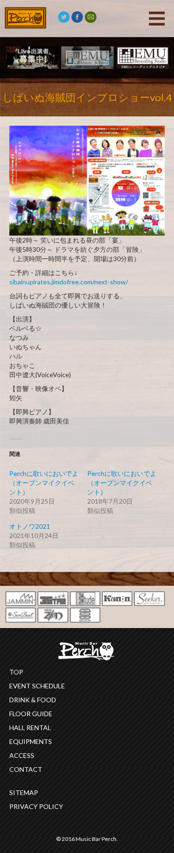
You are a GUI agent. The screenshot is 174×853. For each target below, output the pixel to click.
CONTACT (25, 769)
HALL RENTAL (30, 727)
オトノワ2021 (29, 526)
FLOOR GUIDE (30, 714)
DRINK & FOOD (32, 700)
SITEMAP (23, 792)
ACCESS (21, 755)
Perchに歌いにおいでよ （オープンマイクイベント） (121, 482)
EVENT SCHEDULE (37, 686)
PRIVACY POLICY (36, 806)
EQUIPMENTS (30, 741)
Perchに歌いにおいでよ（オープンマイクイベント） (43, 482)
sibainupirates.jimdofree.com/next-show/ (68, 282)
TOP (16, 672)
